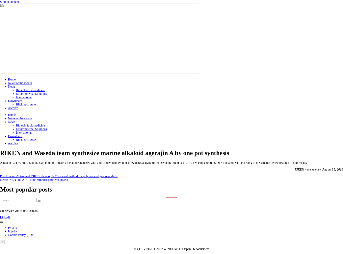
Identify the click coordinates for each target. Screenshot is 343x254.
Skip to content (9, 1)
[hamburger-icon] (1, 222)
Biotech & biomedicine (30, 90)
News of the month (20, 83)
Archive (13, 108)
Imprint (12, 231)
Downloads (15, 101)
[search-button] (39, 201)
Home (12, 79)
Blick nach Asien (26, 104)
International (24, 97)
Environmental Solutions (31, 93)
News (11, 86)
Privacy (12, 227)
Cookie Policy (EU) (20, 235)
